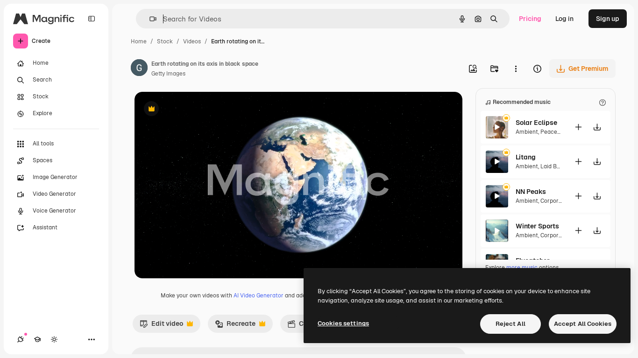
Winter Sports (537, 226)
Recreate (235, 325)
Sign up (607, 18)
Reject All (510, 324)
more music (522, 267)
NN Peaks (531, 191)
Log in (564, 18)
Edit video (161, 325)
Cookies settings (343, 323)
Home (139, 41)
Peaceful (552, 132)
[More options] (515, 68)
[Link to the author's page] (139, 69)
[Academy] (37, 339)
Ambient (527, 132)
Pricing (530, 18)
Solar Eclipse (536, 122)
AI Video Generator (259, 295)
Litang (526, 157)
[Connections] (20, 339)
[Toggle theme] (54, 339)
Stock (165, 41)
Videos (192, 41)
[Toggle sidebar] (91, 18)
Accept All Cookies (582, 324)
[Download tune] (596, 127)
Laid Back (553, 166)
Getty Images (168, 73)
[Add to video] (578, 127)
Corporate (553, 201)
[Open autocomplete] (149, 18)
